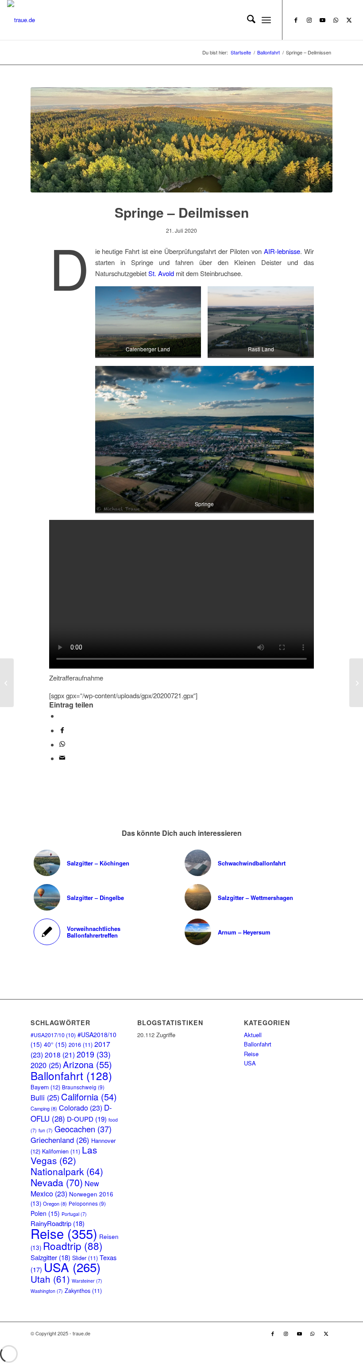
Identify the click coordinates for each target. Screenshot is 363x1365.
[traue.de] (21, 20)
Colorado (80, 1108)
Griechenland (60, 1139)
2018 (60, 1054)
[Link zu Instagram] (309, 20)
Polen (45, 1213)
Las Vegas (64, 1155)
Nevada (57, 1182)
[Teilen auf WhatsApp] (61, 715)
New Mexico (65, 1188)
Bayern (45, 1087)
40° (55, 1044)
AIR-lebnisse (282, 251)
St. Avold (161, 273)
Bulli (45, 1097)
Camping (44, 1108)
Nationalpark (67, 1171)
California (89, 1096)
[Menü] (266, 20)
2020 (46, 1065)
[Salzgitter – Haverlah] (7, 682)
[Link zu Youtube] (322, 20)
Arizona (87, 1064)
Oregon (55, 1203)
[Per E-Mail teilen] (62, 758)
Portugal (74, 1214)
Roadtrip (73, 1245)
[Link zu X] (349, 20)
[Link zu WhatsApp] (336, 20)
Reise (64, 1233)
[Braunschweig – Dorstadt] (356, 682)
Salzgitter (50, 1257)
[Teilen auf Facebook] (62, 730)
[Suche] (246, 20)
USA (72, 1267)
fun (46, 1130)
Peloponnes (87, 1203)
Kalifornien (61, 1151)
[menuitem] (246, 20)
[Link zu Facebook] (296, 20)
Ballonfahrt (71, 1075)
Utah (50, 1278)
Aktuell (253, 1034)
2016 (81, 1044)
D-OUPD (87, 1118)
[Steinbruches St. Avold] (181, 139)
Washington (47, 1291)
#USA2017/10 (53, 1034)
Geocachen (83, 1128)
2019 (94, 1054)
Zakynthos (83, 1290)
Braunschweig (83, 1087)
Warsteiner (87, 1280)
